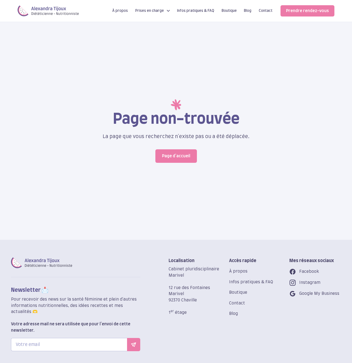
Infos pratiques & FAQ (195, 11)
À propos (120, 11)
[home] (48, 11)
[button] (153, 10)
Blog (247, 11)
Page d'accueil (176, 156)
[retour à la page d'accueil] (42, 262)
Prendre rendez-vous (307, 11)
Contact (266, 11)
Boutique (229, 11)
